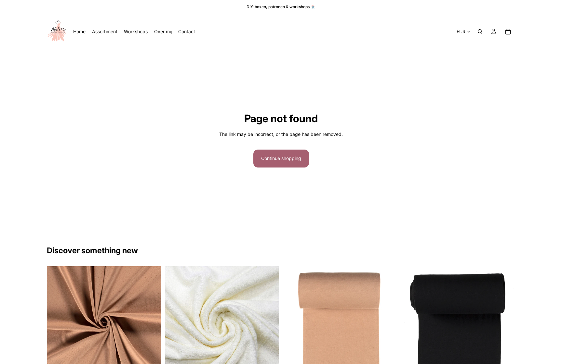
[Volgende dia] (151, 323)
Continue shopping (281, 158)
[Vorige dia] (56, 323)
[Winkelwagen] (508, 31)
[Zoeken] (480, 31)
